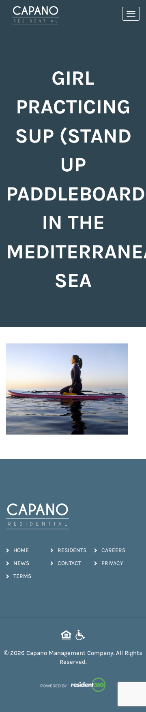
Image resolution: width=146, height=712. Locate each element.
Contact (69, 563)
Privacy (112, 563)
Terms (22, 576)
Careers (113, 550)
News (21, 563)
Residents (72, 550)
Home (21, 550)
